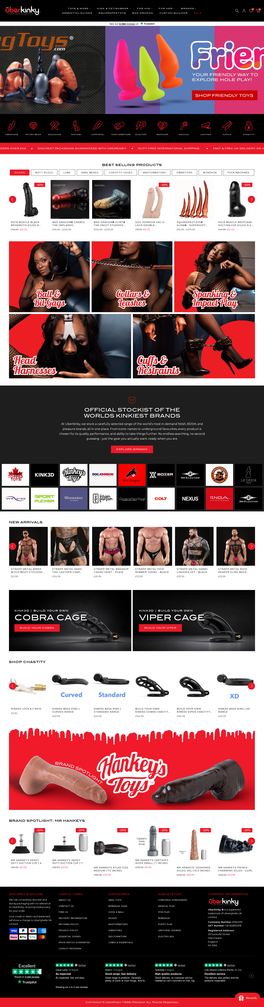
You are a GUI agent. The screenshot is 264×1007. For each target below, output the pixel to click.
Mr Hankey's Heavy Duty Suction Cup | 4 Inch (26, 862)
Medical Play (166, 906)
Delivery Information (73, 918)
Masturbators (118, 924)
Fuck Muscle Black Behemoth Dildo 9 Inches (25, 224)
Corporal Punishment (172, 900)
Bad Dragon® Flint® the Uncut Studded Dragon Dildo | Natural (109, 224)
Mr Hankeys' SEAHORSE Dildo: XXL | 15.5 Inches (193, 869)
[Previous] (12, 199)
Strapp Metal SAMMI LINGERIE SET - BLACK (192, 570)
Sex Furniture (117, 936)
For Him (143, 8)
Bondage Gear (117, 906)
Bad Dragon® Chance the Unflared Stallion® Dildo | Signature (68, 224)
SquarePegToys (112, 13)
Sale (198, 13)
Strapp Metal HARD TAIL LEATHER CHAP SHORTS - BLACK (67, 571)
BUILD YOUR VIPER (160, 627)
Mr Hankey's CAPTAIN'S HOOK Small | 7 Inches (151, 861)
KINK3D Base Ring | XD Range (234, 710)
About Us (65, 900)
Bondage (164, 918)
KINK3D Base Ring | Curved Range (66, 710)
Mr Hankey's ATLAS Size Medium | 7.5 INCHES (111, 869)
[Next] (251, 199)
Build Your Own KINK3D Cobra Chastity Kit (152, 710)
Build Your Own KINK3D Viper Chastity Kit (193, 710)
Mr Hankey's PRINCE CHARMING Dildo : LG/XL (235, 869)
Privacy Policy (68, 930)
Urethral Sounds (169, 930)
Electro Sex (166, 936)
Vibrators (115, 930)
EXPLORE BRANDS (132, 449)
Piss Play (164, 912)
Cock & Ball (116, 912)
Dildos (112, 918)
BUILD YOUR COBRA (37, 627)
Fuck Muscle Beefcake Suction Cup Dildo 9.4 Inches (235, 224)
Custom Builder (173, 13)
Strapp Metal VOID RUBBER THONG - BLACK (152, 570)
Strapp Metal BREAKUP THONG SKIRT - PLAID (111, 570)
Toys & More (78, 8)
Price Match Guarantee (74, 942)
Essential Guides (77, 13)
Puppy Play (165, 924)
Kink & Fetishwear (113, 8)
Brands (187, 8)
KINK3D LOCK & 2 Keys (26, 708)
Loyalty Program (70, 948)
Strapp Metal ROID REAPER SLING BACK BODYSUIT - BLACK (232, 571)
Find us (63, 912)
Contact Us (66, 906)
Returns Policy (69, 924)
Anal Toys (115, 900)
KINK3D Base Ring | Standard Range (107, 710)
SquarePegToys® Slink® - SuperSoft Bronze (191, 224)
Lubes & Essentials (120, 942)
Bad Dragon (142, 13)
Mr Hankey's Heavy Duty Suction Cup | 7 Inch (67, 862)
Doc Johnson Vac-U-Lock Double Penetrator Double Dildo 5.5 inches (150, 224)
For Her (166, 8)
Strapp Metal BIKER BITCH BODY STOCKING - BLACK (27, 571)
